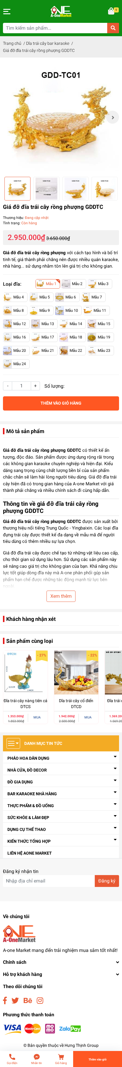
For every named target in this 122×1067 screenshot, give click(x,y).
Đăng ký (106, 881)
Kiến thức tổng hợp (29, 841)
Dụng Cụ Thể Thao (26, 829)
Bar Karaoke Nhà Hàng (32, 793)
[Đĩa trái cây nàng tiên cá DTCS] (25, 673)
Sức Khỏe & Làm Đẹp (28, 817)
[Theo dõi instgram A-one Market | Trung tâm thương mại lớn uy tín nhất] (40, 1000)
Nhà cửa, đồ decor (27, 770)
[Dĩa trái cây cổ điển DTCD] (76, 673)
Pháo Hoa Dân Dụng (28, 758)
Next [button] (112, 117)
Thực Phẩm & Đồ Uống (30, 805)
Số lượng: (54, 386)
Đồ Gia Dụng (20, 782)
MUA (37, 717)
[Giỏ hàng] (111, 11)
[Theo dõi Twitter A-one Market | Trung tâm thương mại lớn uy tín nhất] (15, 1000)
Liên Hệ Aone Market (29, 853)
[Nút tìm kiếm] (113, 28)
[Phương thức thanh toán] (42, 1029)
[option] (61, 117)
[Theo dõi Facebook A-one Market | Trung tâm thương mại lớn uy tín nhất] (5, 1000)
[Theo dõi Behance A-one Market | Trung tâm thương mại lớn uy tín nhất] (28, 1000)
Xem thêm (61, 596)
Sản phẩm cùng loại (29, 641)
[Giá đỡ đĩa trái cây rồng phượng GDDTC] (61, 117)
